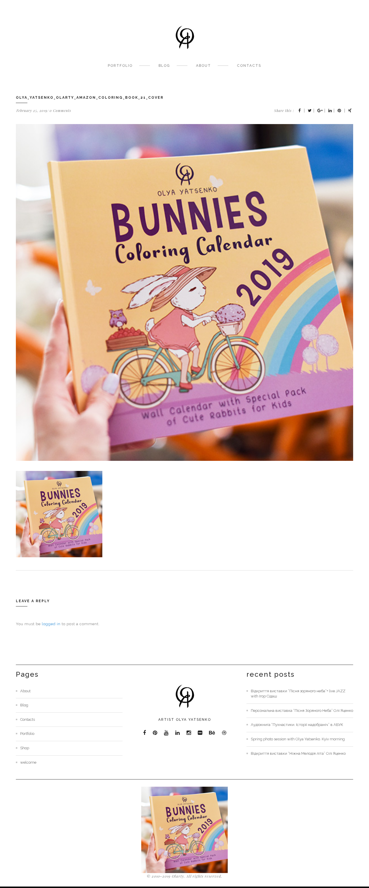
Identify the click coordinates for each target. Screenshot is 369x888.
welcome (28, 762)
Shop (24, 748)
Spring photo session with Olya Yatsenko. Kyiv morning (298, 739)
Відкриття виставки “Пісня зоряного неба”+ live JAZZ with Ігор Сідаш (298, 694)
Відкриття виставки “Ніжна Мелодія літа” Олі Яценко (298, 753)
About (203, 66)
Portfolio (120, 66)
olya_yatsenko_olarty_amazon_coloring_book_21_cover (89, 98)
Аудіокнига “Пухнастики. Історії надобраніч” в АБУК (297, 724)
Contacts (249, 66)
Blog (164, 66)
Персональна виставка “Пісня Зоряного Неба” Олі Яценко (302, 710)
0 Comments (60, 110)
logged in (51, 624)
